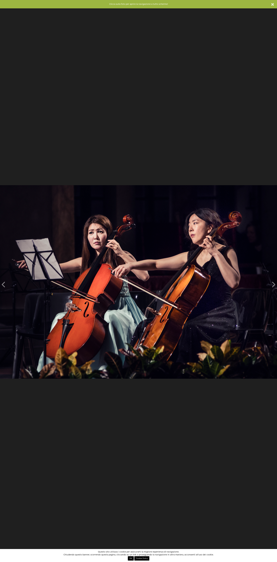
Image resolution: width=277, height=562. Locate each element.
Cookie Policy (142, 558)
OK (130, 558)
